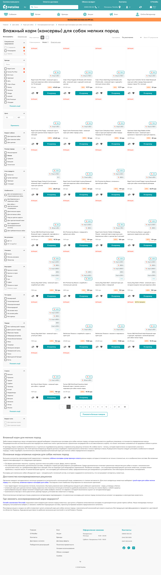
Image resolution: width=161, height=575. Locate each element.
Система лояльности (11, 2)
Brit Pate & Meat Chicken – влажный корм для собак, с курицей (44, 385)
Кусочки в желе (12, 270)
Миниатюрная (12, 152)
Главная (5, 25)
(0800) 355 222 (126, 534)
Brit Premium (11, 99)
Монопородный (12, 307)
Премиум (10, 181)
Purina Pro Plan (12, 72)
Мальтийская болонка (14, 339)
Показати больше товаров (94, 414)
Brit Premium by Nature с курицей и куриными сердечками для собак (139, 233)
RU (25, 7)
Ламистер (10, 260)
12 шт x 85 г (55, 76)
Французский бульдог (14, 357)
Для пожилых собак (13, 139)
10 (106, 407)
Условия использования (65, 548)
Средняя (10, 158)
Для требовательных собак (16, 230)
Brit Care (10, 75)
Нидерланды (11, 392)
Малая (9, 155)
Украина (10, 395)
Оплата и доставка (50, 2)
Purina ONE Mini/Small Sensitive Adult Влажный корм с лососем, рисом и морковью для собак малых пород (75, 386)
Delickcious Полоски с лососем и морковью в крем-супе (109, 334)
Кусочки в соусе (12, 273)
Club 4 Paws (11, 84)
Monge (9, 93)
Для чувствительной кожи (15, 220)
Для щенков (11, 142)
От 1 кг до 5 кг (12, 244)
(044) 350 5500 (127, 537)
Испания (10, 401)
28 (119, 407)
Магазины (111, 7)
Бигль (9, 360)
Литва (9, 404)
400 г (122, 170)
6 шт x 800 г (55, 268)
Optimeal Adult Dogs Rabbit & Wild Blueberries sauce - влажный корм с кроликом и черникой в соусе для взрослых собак (141, 133)
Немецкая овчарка (13, 348)
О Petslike (154, 2)
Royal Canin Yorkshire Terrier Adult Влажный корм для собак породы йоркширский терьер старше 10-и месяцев (141, 82)
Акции (90, 14)
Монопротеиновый (13, 304)
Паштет (9, 276)
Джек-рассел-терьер (14, 330)
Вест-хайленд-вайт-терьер (16, 326)
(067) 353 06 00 (127, 541)
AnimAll (9, 96)
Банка (9, 254)
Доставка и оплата (37, 541)
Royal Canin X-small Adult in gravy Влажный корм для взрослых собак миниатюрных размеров (77, 183)
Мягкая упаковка (13, 257)
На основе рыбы (12, 313)
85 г (58, 72)
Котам (37, 14)
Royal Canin (11, 68)
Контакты (123, 2)
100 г (89, 72)
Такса (9, 354)
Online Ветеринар (148, 14)
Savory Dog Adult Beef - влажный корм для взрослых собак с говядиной (109, 284)
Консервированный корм (46, 25)
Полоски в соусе (12, 285)
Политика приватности (65, 545)
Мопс (9, 342)
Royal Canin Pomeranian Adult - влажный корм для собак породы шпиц (76, 131)
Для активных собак (14, 214)
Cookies (59, 556)
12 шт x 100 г (152, 126)
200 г (57, 272)
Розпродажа (11, 50)
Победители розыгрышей (39, 545)
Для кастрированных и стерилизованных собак (15, 195)
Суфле (9, 282)
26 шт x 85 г (55, 228)
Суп (8, 279)
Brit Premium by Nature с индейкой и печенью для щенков (75, 284)
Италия (9, 408)
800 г (122, 177)
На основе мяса (12, 310)
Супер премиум (12, 178)
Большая (10, 161)
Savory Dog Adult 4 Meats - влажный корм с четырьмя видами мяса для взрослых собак (141, 284)
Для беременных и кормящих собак (13, 200)
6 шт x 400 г (120, 174)
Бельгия (10, 374)
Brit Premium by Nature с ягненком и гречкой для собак (107, 182)
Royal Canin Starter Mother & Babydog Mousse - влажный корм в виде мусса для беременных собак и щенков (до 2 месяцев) (109, 234)
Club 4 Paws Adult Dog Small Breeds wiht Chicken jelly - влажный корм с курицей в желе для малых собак (108, 82)
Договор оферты (62, 541)
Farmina (10, 90)
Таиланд (10, 386)
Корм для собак (28, 25)
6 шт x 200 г (55, 275)
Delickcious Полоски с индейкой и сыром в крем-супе (77, 334)
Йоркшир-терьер (12, 332)
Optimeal (10, 78)
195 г (122, 224)
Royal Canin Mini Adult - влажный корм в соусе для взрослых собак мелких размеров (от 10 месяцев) (45, 82)
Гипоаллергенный (13, 301)
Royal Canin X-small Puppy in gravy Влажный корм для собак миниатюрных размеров (141, 182)
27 (114, 407)
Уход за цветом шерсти (15, 217)
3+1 (58, 177)
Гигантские (11, 164)
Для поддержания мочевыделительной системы (14, 225)
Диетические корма (13, 211)
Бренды (65, 14)
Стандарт (10, 184)
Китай (9, 389)
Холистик (10, 175)
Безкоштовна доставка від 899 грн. (80, 20)
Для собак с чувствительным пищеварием (12, 206)
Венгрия (10, 398)
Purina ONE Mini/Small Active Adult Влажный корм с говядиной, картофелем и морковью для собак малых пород (45, 234)
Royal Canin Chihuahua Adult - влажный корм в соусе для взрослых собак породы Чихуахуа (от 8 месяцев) (108, 133)
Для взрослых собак (13, 136)
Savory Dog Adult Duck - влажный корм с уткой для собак (44, 334)
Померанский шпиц (13, 351)
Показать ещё (15, 106)
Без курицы (11, 316)
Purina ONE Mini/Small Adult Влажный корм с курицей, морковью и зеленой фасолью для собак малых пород (141, 336)
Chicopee (10, 102)
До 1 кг (9, 241)
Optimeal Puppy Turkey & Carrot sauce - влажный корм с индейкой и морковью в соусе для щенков (44, 183)
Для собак (15, 25)
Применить (15, 125)
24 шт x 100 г (87, 76)
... (110, 407)
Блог (116, 14)
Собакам (12, 14)
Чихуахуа (10, 345)
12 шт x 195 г (120, 228)
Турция (9, 380)
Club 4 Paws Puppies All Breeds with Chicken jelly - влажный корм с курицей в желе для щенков (77, 82)
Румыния (10, 377)
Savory (9, 87)
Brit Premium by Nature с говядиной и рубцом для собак (75, 233)
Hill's (8, 81)
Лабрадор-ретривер (14, 335)
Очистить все (56, 42)
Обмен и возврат (88, 2)
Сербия (9, 383)
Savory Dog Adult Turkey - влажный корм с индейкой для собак (45, 284)
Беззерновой (11, 298)
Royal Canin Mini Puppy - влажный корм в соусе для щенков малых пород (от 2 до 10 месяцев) (45, 133)
